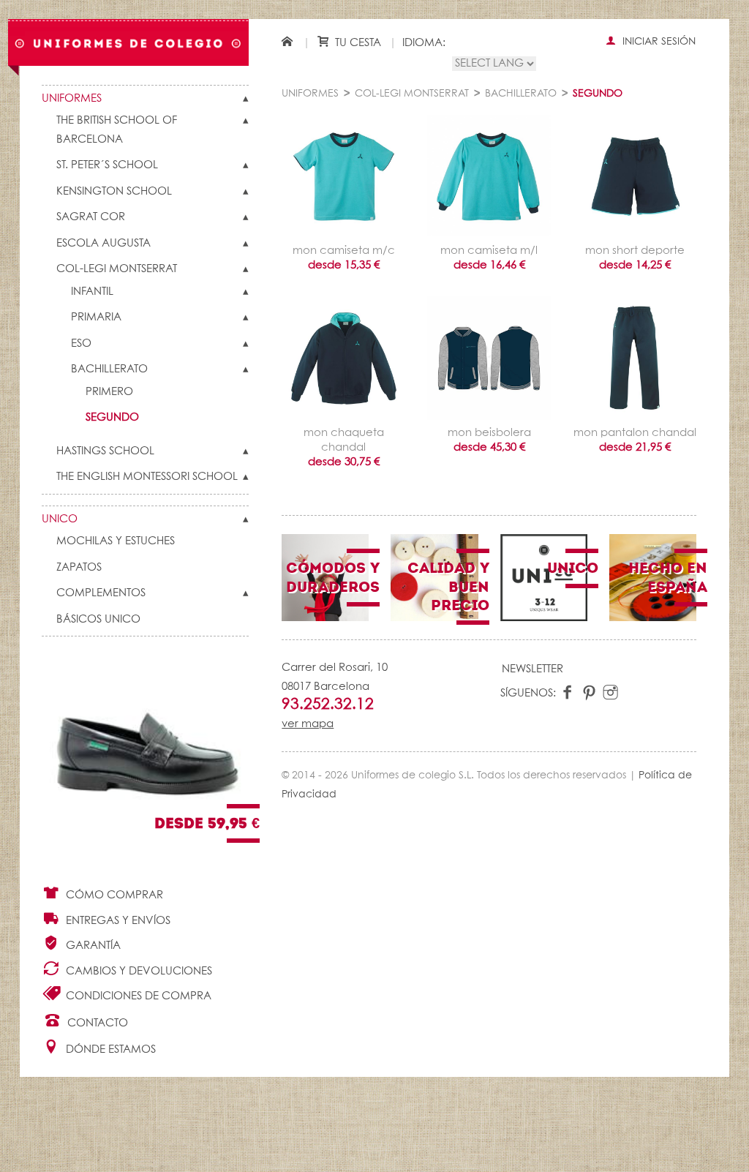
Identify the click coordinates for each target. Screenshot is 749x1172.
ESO (81, 343)
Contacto (96, 1023)
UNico (60, 519)
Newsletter (532, 669)
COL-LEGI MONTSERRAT (116, 268)
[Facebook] (568, 693)
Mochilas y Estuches (115, 541)
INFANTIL (92, 291)
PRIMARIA (96, 317)
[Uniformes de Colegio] (128, 42)
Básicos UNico (98, 619)
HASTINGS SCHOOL (105, 451)
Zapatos (79, 567)
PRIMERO (109, 391)
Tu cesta (356, 42)
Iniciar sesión (658, 42)
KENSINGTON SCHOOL (114, 191)
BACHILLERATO (109, 369)
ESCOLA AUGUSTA (103, 243)
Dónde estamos (109, 1049)
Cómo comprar (113, 895)
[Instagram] (610, 693)
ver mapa (308, 723)
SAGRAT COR (90, 216)
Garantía (92, 945)
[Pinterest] (589, 693)
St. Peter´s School (107, 164)
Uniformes (72, 98)
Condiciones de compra (137, 996)
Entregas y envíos (116, 920)
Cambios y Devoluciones (137, 971)
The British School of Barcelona (116, 130)
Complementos (101, 592)
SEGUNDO (112, 417)
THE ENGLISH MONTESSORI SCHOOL (147, 476)
